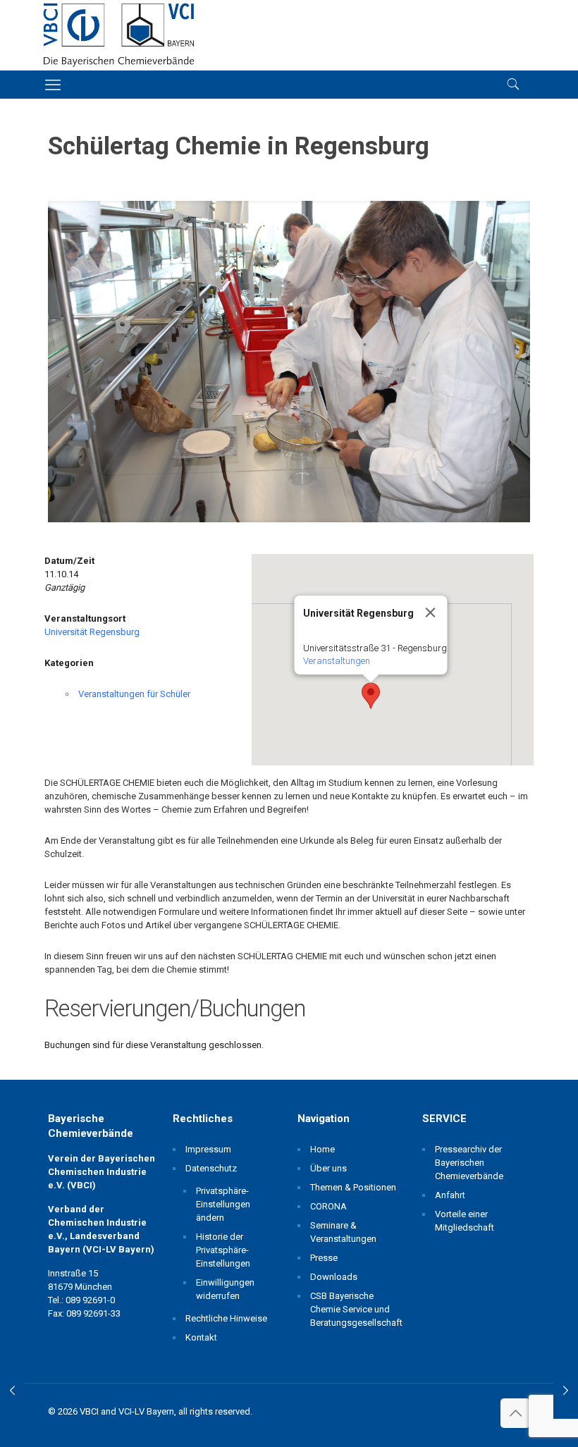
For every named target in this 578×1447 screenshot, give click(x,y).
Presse (324, 1257)
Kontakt (201, 1337)
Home (322, 1149)
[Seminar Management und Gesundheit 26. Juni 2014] (12, 1390)
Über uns (328, 1168)
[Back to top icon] (515, 1413)
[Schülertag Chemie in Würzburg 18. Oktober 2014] (565, 1390)
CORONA (328, 1206)
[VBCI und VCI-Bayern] (118, 35)
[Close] (430, 612)
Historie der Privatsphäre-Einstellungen (223, 1250)
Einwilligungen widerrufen (225, 1289)
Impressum (208, 1149)
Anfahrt (450, 1195)
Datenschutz (211, 1168)
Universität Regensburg (92, 632)
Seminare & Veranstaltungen (343, 1232)
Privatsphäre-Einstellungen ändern (223, 1204)
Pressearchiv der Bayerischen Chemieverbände (469, 1162)
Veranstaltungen (335, 660)
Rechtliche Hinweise (226, 1318)
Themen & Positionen (353, 1187)
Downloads (333, 1276)
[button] (371, 695)
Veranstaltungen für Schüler (134, 694)
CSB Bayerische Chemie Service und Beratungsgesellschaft (354, 1309)
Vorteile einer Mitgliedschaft (464, 1221)
